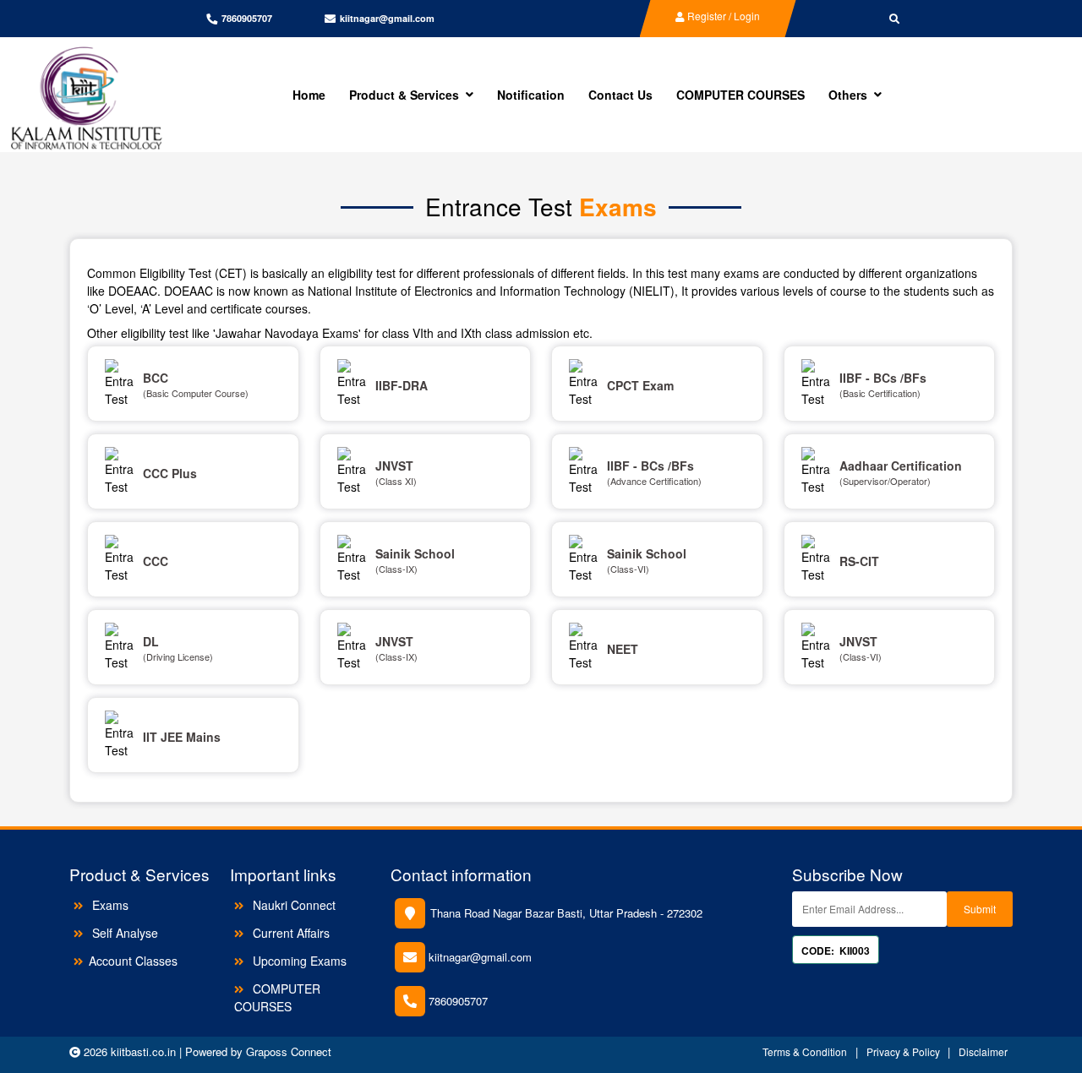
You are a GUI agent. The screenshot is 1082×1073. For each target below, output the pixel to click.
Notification (531, 94)
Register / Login (722, 15)
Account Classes (133, 960)
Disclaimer (983, 1051)
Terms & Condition (804, 1051)
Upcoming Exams (298, 960)
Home (308, 94)
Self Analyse (123, 932)
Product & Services (404, 94)
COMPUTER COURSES (740, 94)
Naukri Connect (292, 904)
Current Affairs (289, 932)
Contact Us (620, 94)
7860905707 (458, 1001)
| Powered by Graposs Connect (255, 1051)
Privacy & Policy (904, 1051)
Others (847, 94)
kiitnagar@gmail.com (387, 18)
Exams (108, 904)
